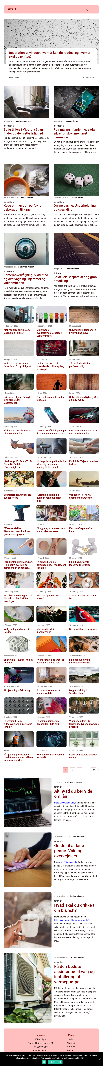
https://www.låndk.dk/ (64, 802)
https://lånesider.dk (68, 862)
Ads (71, 1039)
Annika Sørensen (23, 121)
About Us (71, 1043)
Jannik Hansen (27, 197)
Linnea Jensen (77, 197)
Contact (71, 1050)
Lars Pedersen (72, 121)
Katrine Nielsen (77, 957)
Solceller (58, 273)
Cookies (71, 1046)
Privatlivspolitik (55, 1062)
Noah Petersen (75, 782)
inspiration (9, 126)
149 (93, 770)
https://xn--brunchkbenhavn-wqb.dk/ (71, 920)
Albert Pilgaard (77, 896)
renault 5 (58, 787)
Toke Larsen (14, 78)
